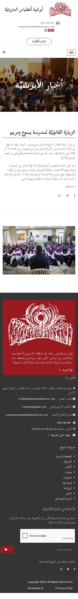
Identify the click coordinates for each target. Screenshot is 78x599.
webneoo (49, 588)
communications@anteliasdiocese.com (26, 414)
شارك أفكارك (39, 41)
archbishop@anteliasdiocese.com (37, 398)
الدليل (69, 493)
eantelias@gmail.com (34, 406)
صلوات (68, 472)
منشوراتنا (67, 477)
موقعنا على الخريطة (60, 435)
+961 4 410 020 (46, 22)
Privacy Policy (65, 588)
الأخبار (68, 467)
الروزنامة (68, 488)
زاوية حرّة (67, 483)
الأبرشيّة (68, 462)
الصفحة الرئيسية (64, 456)
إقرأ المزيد (67, 370)
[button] (8, 250)
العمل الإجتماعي (63, 499)
